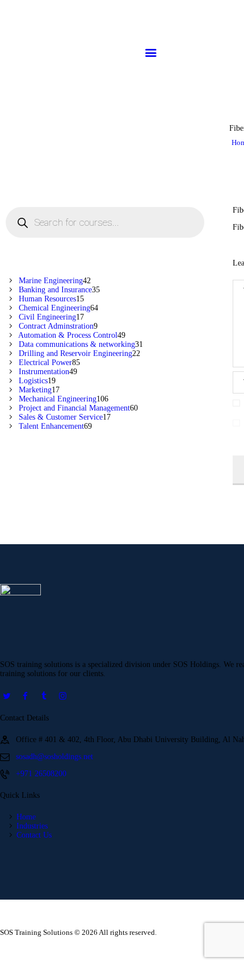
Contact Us (34, 835)
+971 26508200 (41, 773)
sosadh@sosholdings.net (54, 756)
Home (26, 817)
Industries (32, 826)
